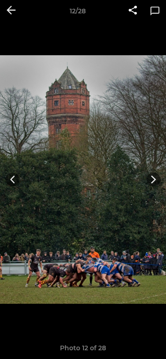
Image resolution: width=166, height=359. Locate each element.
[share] (132, 11)
